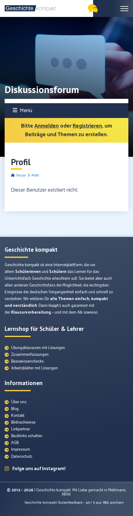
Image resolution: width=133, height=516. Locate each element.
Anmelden (46, 126)
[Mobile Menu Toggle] (124, 8)
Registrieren (87, 126)
